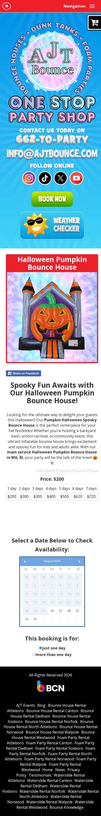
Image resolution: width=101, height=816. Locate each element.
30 (26, 619)
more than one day (53, 654)
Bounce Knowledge (66, 807)
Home (47, 769)
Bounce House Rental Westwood (53, 735)
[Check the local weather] (52, 225)
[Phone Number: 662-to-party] (52, 140)
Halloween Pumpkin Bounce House (67, 470)
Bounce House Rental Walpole (52, 732)
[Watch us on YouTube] (76, 178)
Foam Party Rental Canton (49, 743)
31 (35, 619)
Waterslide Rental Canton (49, 780)
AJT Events (25, 705)
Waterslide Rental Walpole (49, 801)
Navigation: (75, 6)
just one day (53, 648)
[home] (6, 6)
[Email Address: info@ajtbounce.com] (52, 154)
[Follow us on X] (60, 178)
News (60, 769)
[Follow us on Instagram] (28, 178)
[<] (24, 561)
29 (77, 611)
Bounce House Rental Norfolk (51, 721)
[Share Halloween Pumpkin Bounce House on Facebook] (52, 373)
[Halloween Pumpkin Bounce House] (52, 317)
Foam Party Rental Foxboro (59, 748)
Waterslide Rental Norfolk (42, 791)
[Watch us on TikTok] (44, 178)
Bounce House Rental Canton (52, 710)
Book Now (52, 199)
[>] (79, 561)
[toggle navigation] (92, 6)
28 (69, 611)
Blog (41, 705)
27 (60, 611)
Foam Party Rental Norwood (49, 758)
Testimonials (40, 775)
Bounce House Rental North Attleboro (48, 724)
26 (52, 611)
